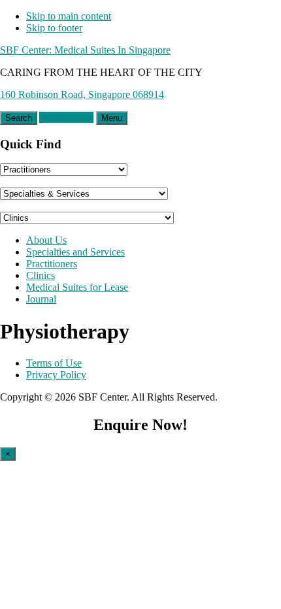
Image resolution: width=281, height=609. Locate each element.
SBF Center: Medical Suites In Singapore (85, 50)
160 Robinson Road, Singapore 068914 (82, 94)
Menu (111, 118)
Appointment (66, 117)
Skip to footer (54, 27)
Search (18, 118)
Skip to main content (68, 16)
